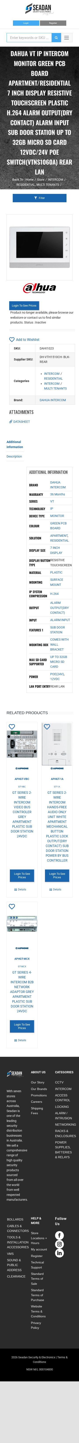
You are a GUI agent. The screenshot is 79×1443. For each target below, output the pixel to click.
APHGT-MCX (22, 958)
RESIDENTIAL (53, 378)
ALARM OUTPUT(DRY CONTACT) (59, 607)
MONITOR (57, 516)
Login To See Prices (24, 305)
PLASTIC (56, 572)
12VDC (55, 679)
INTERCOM (51, 373)
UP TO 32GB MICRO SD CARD (58, 662)
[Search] (56, 37)
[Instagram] (59, 1244)
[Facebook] (59, 1235)
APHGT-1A (57, 779)
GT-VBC (22, 786)
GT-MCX (22, 966)
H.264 (54, 594)
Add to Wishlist (27, 340)
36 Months (57, 494)
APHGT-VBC (22, 779)
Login (26, 23)
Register (53, 23)
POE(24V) (57, 674)
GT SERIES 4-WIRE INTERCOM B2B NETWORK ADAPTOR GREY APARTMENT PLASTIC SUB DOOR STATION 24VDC (22, 992)
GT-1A (57, 786)
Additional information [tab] (15, 444)
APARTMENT (59, 535)
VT (52, 501)
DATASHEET (21, 421)
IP (51, 508)
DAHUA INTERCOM (53, 400)
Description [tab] (14, 456)
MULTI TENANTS (55, 388)
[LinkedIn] (59, 1253)
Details (22, 889)
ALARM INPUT (60, 620)
